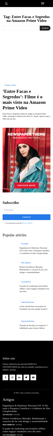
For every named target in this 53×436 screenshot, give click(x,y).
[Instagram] (12, 377)
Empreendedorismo (27, 302)
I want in (26, 217)
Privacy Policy (27, 223)
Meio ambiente (26, 263)
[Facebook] (5, 377)
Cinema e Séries (10, 85)
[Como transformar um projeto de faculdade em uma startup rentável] (10, 305)
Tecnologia (24, 244)
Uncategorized (26, 282)
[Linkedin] (19, 377)
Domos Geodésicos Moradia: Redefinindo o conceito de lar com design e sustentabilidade (33, 269)
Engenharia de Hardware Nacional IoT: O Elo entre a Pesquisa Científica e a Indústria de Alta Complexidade (35, 250)
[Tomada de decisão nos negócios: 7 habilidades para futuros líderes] (10, 324)
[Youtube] (33, 377)
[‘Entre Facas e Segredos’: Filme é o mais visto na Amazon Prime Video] (26, 62)
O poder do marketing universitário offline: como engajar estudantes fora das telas (34, 288)
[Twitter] (26, 377)
